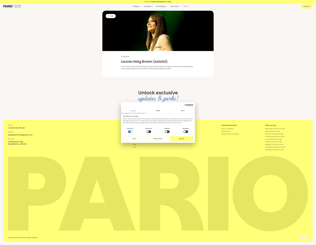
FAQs (134, 147)
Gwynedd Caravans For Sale (274, 150)
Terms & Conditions (227, 129)
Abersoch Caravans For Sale (274, 134)
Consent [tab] (133, 110)
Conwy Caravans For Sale (273, 139)
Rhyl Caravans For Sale (272, 131)
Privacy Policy (225, 131)
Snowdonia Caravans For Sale (275, 137)
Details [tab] (158, 110)
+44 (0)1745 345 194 (16, 128)
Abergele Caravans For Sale (274, 144)
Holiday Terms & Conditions (230, 134)
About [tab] (182, 110)
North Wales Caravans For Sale (275, 129)
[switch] (148, 131)
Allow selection (158, 138)
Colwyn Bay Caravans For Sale (275, 147)
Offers (185, 6)
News (134, 144)
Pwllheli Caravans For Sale (273, 142)
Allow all (181, 138)
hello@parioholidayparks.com (20, 135)
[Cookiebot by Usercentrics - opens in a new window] (186, 105)
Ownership (147, 6)
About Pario (174, 6)
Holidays (136, 6)
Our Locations (160, 6)
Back (112, 16)
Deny (134, 138)
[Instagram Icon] (306, 237)
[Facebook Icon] (301, 237)
